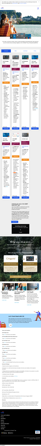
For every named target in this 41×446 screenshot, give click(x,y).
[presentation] (1, 292)
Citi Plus (36, 108)
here (7, 186)
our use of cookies (22, 3)
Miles (16, 50)
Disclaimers (3, 418)
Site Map (2, 428)
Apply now (6, 82)
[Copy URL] (20, 230)
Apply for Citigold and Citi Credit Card (20, 276)
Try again (20, 232)
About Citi (3, 425)
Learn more (6, 128)
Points (35, 50)
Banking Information (5, 423)
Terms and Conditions (5, 415)
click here (15, 376)
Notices (2, 420)
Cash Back (25, 50)
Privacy (2, 416)
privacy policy (15, 3)
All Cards (6, 50)
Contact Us (3, 427)
